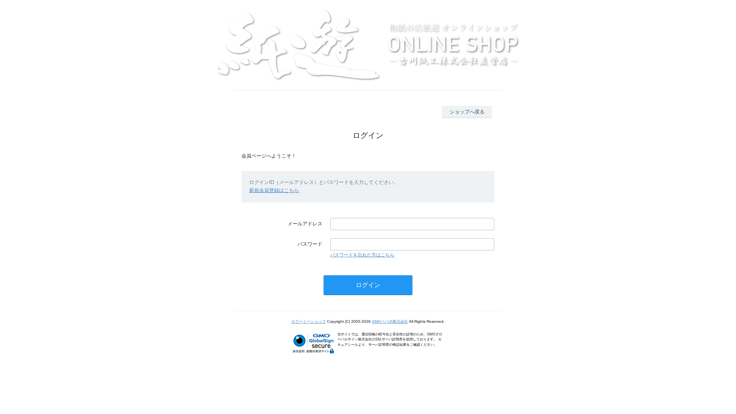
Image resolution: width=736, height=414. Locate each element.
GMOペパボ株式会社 (390, 321)
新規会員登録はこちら (274, 190)
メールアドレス (305, 224)
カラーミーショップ (308, 321)
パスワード (309, 244)
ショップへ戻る (467, 112)
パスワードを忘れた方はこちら (362, 255)
